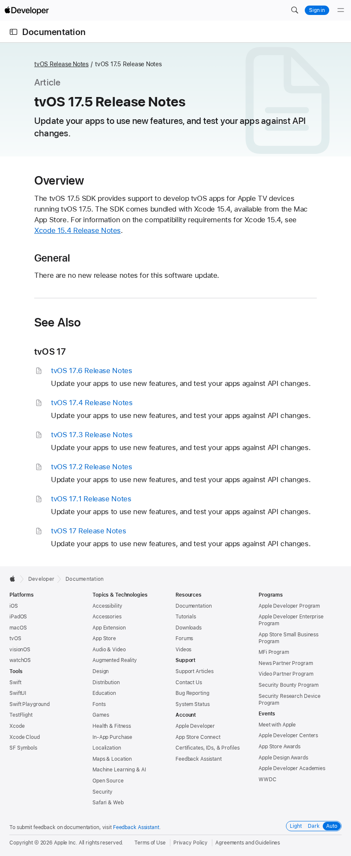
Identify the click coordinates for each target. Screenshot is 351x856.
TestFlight (21, 715)
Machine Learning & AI (119, 770)
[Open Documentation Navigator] (13, 32)
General (52, 258)
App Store (104, 638)
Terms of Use (150, 843)
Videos (183, 650)
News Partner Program (286, 663)
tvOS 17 (50, 351)
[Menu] (340, 10)
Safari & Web (108, 803)
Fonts (98, 704)
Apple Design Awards (283, 758)
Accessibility (107, 606)
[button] (294, 10)
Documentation (54, 31)
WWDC (268, 779)
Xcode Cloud (24, 737)
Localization (106, 748)
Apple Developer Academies (292, 768)
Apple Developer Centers (288, 735)
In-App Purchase (112, 737)
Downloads (189, 628)
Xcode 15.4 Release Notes (77, 230)
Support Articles (195, 671)
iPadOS (18, 617)
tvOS (15, 638)
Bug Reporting (192, 693)
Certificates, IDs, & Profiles (208, 748)
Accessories (107, 617)
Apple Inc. (65, 843)
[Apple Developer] (26, 10)
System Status (192, 704)
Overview (59, 180)
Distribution (106, 682)
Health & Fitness (111, 726)
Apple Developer (195, 726)
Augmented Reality (114, 660)
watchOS (20, 660)
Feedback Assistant (199, 759)
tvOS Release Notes (61, 64)
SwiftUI (17, 693)
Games (100, 715)
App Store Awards (279, 747)
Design (100, 671)
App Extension (108, 628)
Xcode (16, 726)
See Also (57, 322)
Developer (41, 579)
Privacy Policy (190, 843)
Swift (15, 682)
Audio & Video (108, 650)
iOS (13, 606)
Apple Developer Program (289, 606)
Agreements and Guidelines (247, 843)
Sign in (317, 10)
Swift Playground (29, 704)
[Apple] (14, 578)
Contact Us (189, 682)
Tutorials (186, 617)
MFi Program (274, 652)
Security (102, 792)
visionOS (19, 650)
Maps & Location (112, 759)
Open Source (108, 781)
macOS (18, 628)
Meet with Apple (277, 725)
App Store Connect (198, 737)
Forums (184, 638)
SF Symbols (23, 748)
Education (104, 693)
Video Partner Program (286, 674)
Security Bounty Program (288, 685)
